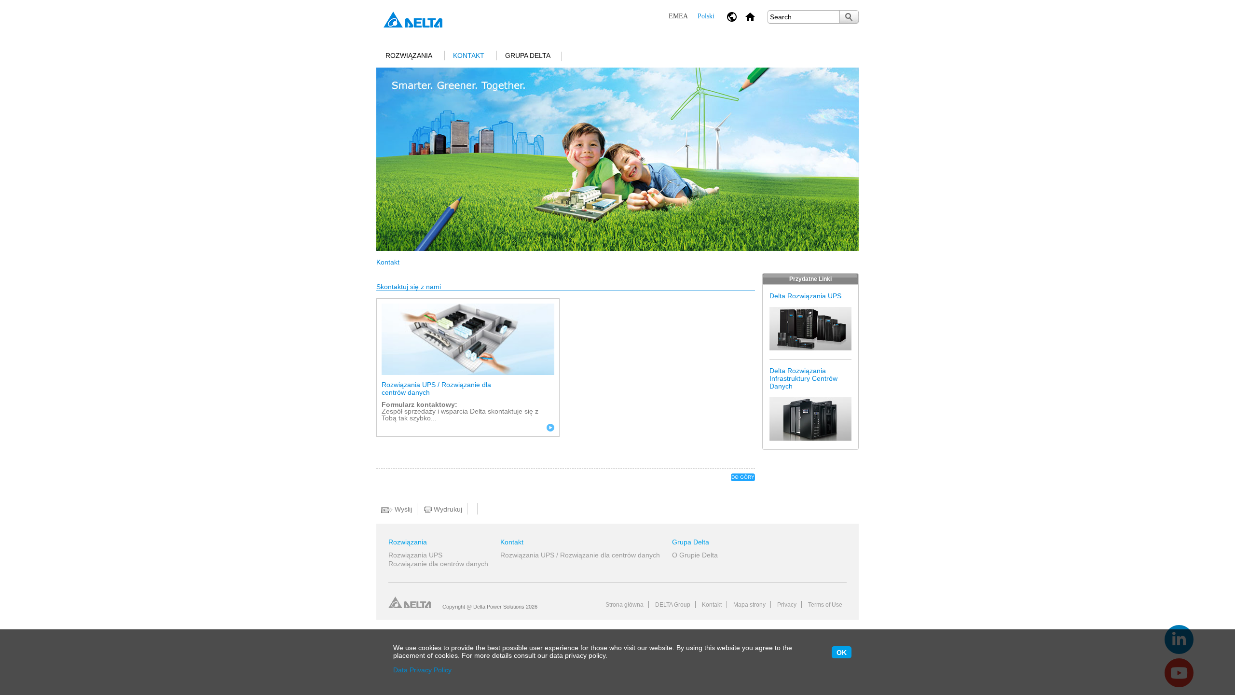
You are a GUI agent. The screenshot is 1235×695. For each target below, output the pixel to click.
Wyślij (402, 509)
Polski (691, 16)
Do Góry (743, 477)
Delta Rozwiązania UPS (805, 296)
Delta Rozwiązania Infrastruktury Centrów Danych (803, 378)
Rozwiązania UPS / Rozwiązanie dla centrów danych (436, 388)
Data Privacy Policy (422, 670)
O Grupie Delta (695, 555)
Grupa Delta (527, 55)
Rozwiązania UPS (415, 555)
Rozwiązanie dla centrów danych (438, 564)
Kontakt (468, 55)
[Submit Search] (849, 17)
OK (842, 652)
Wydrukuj (447, 509)
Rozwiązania (408, 55)
